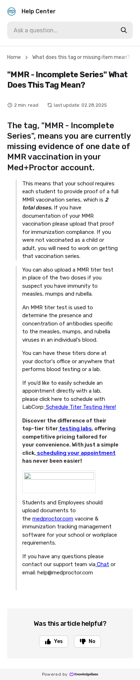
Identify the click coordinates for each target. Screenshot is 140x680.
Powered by (55, 674)
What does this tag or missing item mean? (81, 57)
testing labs (75, 428)
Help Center (39, 11)
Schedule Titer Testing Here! (80, 407)
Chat (102, 564)
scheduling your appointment (76, 453)
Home (14, 57)
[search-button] (124, 30)
